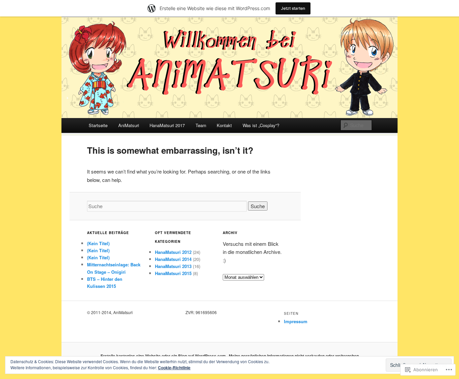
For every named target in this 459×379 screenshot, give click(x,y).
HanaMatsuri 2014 (173, 259)
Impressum (295, 321)
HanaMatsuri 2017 (167, 125)
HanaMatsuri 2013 (173, 266)
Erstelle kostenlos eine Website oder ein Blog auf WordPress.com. (163, 356)
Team (201, 125)
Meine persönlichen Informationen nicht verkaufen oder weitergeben (294, 356)
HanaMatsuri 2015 (173, 273)
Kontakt (224, 125)
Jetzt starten (293, 8)
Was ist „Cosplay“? (261, 125)
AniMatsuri (128, 125)
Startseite (98, 125)
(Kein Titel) (98, 243)
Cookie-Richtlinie (174, 368)
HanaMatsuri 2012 (173, 252)
